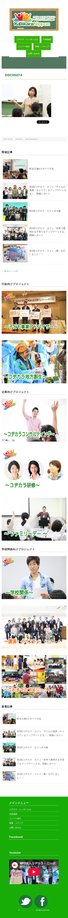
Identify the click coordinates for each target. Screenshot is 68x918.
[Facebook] (41, 897)
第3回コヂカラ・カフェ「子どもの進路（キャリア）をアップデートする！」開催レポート (47, 190)
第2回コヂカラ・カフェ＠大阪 (45, 211)
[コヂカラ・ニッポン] (34, 10)
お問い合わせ (34, 53)
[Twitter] (26, 897)
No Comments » (32, 139)
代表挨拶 (47, 39)
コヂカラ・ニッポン (27, 910)
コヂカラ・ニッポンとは (27, 39)
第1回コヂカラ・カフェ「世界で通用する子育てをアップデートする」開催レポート (47, 231)
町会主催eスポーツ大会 (41, 168)
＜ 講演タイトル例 (10, 271)
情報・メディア (42, 46)
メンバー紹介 (24, 46)
